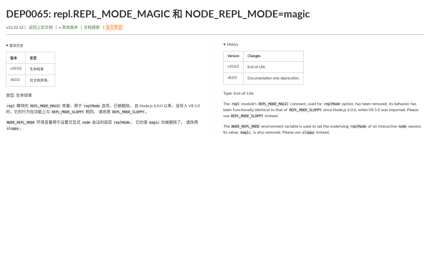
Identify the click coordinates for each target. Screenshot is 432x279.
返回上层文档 (41, 27)
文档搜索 (92, 27)
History (232, 44)
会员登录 (114, 27)
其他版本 (69, 27)
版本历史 (17, 45)
